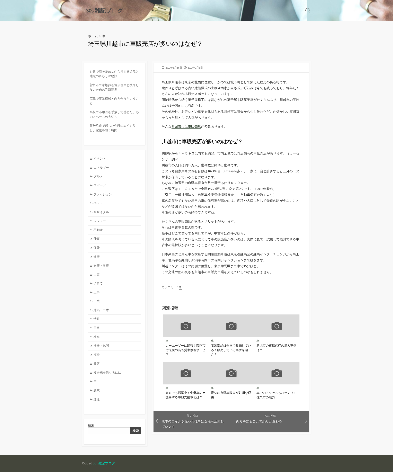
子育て (98, 283)
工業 (97, 301)
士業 (97, 274)
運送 (97, 399)
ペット (98, 203)
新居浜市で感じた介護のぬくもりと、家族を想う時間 (113, 128)
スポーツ (100, 185)
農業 (97, 390)
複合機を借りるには (107, 372)
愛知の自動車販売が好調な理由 (231, 395)
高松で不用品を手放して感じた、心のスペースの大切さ (114, 114)
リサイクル (101, 212)
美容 (97, 363)
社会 (97, 337)
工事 (97, 292)
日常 (97, 328)
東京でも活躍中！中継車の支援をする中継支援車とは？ (186, 395)
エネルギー (101, 167)
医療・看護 (101, 265)
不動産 (98, 230)
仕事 (97, 239)
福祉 (97, 355)
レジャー (100, 221)
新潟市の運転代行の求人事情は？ (276, 348)
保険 (97, 248)
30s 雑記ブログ (104, 463)
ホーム (93, 36)
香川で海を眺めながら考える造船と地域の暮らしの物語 (114, 74)
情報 (97, 319)
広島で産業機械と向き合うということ (114, 101)
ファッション (103, 194)
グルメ (98, 176)
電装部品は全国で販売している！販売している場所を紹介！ (231, 350)
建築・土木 (101, 310)
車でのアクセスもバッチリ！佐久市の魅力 (276, 395)
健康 (97, 257)
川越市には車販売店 (186, 126)
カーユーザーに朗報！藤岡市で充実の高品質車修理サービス (186, 350)
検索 (136, 431)
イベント (100, 158)
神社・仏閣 (101, 346)
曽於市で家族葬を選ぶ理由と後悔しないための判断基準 (114, 87)
